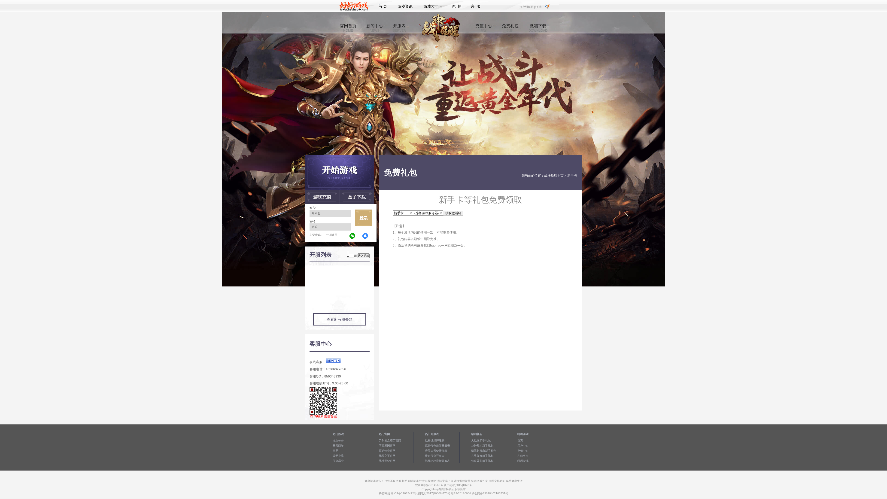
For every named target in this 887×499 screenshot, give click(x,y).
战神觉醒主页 (554, 175)
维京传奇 (338, 440)
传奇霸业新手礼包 (482, 460)
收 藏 (538, 6)
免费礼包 (510, 28)
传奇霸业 (338, 460)
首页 (383, 6)
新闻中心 (374, 28)
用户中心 (523, 445)
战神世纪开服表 (434, 440)
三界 (335, 450)
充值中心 (483, 28)
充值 (456, 6)
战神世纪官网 (387, 460)
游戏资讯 (405, 6)
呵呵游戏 (523, 460)
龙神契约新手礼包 (482, 445)
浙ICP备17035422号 (404, 493)
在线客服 (523, 455)
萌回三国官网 (387, 445)
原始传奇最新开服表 (437, 445)
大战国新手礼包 (481, 440)
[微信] (352, 236)
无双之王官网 (387, 455)
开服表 (399, 28)
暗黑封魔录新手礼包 (483, 450)
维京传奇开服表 (434, 455)
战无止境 (338, 455)
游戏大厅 (431, 6)
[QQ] (365, 236)
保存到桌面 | (527, 6)
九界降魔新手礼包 (482, 455)
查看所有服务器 (339, 319)
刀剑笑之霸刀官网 (390, 440)
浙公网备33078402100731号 (490, 493)
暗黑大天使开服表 (436, 450)
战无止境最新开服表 (437, 460)
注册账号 (331, 235)
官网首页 (348, 28)
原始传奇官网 (387, 450)
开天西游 (338, 445)
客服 (476, 6)
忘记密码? (316, 235)
